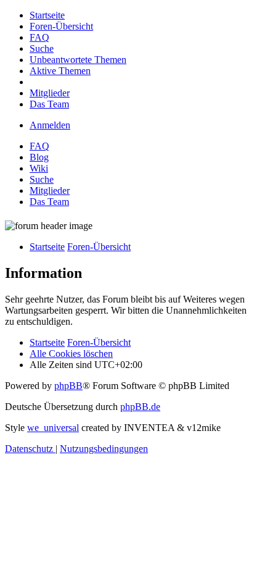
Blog (39, 157)
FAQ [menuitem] (39, 146)
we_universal (53, 427)
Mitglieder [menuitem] (50, 190)
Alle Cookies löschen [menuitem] (71, 353)
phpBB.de (140, 406)
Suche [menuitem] (42, 179)
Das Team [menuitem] (49, 201)
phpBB (68, 385)
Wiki (39, 168)
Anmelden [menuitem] (50, 125)
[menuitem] (47, 15)
